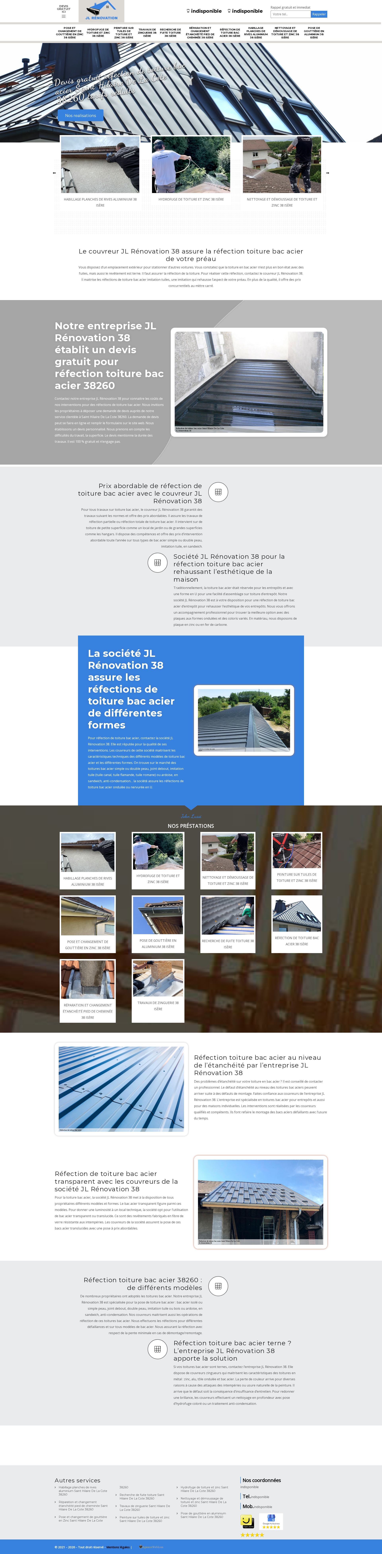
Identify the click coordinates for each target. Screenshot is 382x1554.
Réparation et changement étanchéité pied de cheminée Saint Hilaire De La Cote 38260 (83, 1505)
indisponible (206, 11)
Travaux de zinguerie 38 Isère (147, 32)
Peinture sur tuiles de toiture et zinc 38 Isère (124, 32)
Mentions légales (118, 1547)
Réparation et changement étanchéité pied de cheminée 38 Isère (200, 32)
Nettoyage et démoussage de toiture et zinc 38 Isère (285, 32)
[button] (54, 173)
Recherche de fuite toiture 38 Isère (170, 32)
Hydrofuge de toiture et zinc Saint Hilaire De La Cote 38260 (204, 1489)
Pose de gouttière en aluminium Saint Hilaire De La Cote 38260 (203, 1515)
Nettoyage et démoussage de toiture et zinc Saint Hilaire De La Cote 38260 (203, 1502)
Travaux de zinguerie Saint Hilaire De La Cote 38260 (145, 1507)
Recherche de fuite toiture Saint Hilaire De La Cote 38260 (142, 1496)
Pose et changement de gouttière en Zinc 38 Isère (69, 32)
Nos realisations (80, 115)
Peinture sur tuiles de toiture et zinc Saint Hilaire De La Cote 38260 (145, 1519)
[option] (100, 173)
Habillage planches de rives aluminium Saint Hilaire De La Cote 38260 (83, 1491)
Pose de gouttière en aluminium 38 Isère (314, 32)
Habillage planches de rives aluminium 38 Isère (256, 32)
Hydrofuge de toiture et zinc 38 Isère (98, 32)
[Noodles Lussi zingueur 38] (101, 11)
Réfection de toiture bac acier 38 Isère (230, 32)
